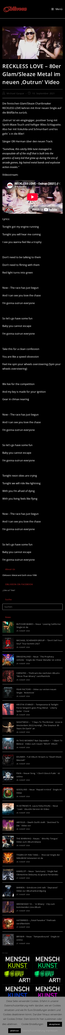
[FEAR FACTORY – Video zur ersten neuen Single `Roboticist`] (8, 692)
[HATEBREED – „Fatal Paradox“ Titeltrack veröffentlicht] (8, 923)
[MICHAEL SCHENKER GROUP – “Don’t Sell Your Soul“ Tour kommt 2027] (8, 643)
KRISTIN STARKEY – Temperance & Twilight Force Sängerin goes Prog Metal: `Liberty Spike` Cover (37, 707)
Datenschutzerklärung (33, 1030)
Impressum (52, 1030)
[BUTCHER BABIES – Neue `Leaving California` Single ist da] (8, 627)
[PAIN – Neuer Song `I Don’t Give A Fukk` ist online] (8, 776)
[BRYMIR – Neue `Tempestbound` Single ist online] (8, 939)
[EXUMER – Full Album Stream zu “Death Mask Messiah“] (8, 760)
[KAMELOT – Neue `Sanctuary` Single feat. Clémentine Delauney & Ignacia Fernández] (8, 874)
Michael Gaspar (15, 93)
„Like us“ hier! (8, 590)
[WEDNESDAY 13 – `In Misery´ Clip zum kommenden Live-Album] (8, 907)
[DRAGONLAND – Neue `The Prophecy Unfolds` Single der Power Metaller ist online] (8, 659)
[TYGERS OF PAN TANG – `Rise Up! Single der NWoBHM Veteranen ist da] (8, 858)
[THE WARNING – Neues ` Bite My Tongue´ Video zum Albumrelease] (8, 841)
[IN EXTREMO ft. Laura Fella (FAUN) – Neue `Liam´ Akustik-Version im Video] (8, 809)
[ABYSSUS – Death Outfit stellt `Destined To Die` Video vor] (8, 825)
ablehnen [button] (14, 1030)
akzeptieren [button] (54, 1024)
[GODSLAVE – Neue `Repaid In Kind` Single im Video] (8, 792)
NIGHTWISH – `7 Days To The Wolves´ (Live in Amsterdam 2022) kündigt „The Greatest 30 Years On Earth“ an (39, 725)
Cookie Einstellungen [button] (32, 1024)
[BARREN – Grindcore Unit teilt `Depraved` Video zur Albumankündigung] (8, 890)
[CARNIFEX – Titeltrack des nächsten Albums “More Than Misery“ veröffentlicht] (8, 676)
